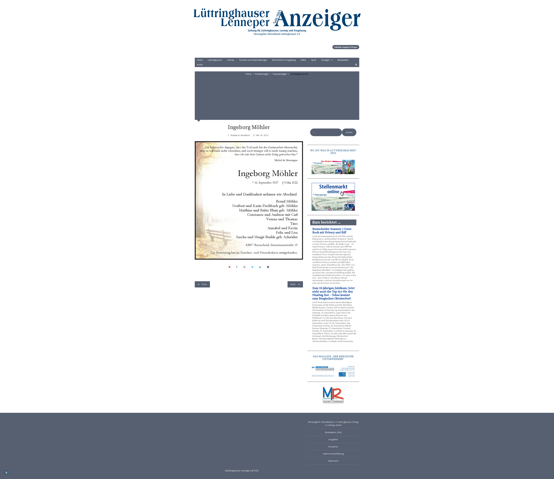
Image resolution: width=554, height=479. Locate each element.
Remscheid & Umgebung (284, 60)
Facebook (237, 267)
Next (293, 284)
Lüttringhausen (215, 60)
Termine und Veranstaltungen (253, 60)
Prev (204, 284)
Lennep (230, 60)
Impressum (333, 460)
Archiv (200, 64)
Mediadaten (343, 60)
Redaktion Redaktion (240, 135)
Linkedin (260, 267)
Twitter (252, 267)
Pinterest (230, 267)
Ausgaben (333, 439)
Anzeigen (325, 60)
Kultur (303, 60)
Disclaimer (333, 446)
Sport (313, 60)
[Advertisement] (277, 97)
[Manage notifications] (6, 472)
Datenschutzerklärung (333, 453)
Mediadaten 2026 (333, 432)
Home (200, 60)
